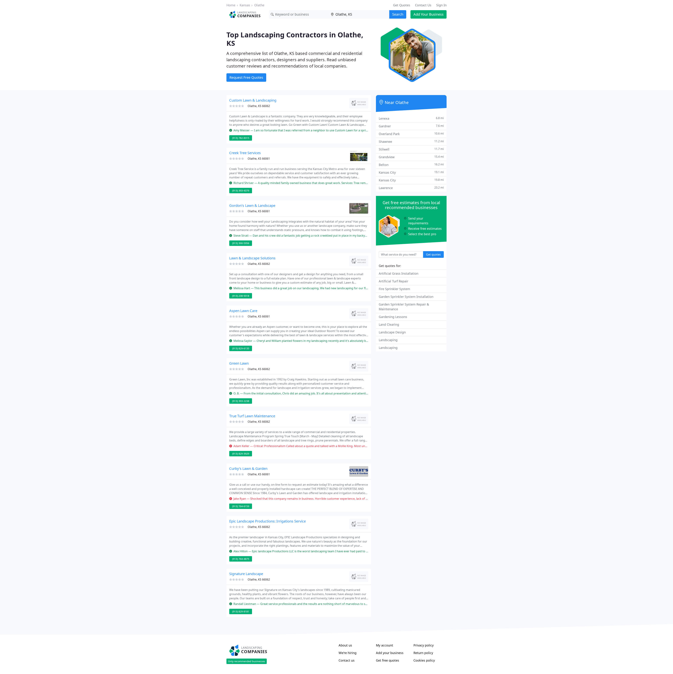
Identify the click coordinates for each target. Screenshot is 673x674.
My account (384, 645)
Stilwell (411, 149)
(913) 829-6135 (240, 348)
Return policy (423, 653)
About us (345, 645)
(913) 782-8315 (240, 138)
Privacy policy (423, 645)
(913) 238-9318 (240, 295)
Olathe (259, 5)
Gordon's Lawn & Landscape (252, 205)
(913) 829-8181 (240, 611)
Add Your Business (428, 14)
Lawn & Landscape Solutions (252, 258)
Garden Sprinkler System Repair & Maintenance (404, 306)
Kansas (245, 5)
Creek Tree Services (245, 152)
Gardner (411, 126)
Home (230, 5)
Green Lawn (239, 363)
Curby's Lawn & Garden (248, 468)
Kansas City (411, 172)
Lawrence (411, 188)
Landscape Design (392, 332)
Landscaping (388, 340)
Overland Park (411, 134)
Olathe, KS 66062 (259, 106)
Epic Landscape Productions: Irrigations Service (267, 521)
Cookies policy (424, 660)
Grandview (411, 157)
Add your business (389, 653)
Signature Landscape (246, 573)
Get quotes (433, 254)
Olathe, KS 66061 (259, 158)
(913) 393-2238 (240, 401)
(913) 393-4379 (240, 190)
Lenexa (411, 118)
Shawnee (411, 141)
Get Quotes (401, 5)
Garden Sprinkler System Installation (406, 296)
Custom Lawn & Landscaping (252, 100)
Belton (411, 164)
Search (397, 14)
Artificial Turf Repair (393, 281)
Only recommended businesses (246, 661)
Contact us (347, 660)
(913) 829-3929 (240, 453)
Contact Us (423, 5)
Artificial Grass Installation (398, 273)
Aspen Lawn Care (243, 310)
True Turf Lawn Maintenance (252, 416)
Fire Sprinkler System (394, 289)
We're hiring (347, 653)
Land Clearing (389, 324)
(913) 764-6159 (240, 506)
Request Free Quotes (246, 77)
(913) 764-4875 (240, 559)
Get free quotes (387, 660)
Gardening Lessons (393, 317)
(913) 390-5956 (240, 243)
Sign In (441, 5)
